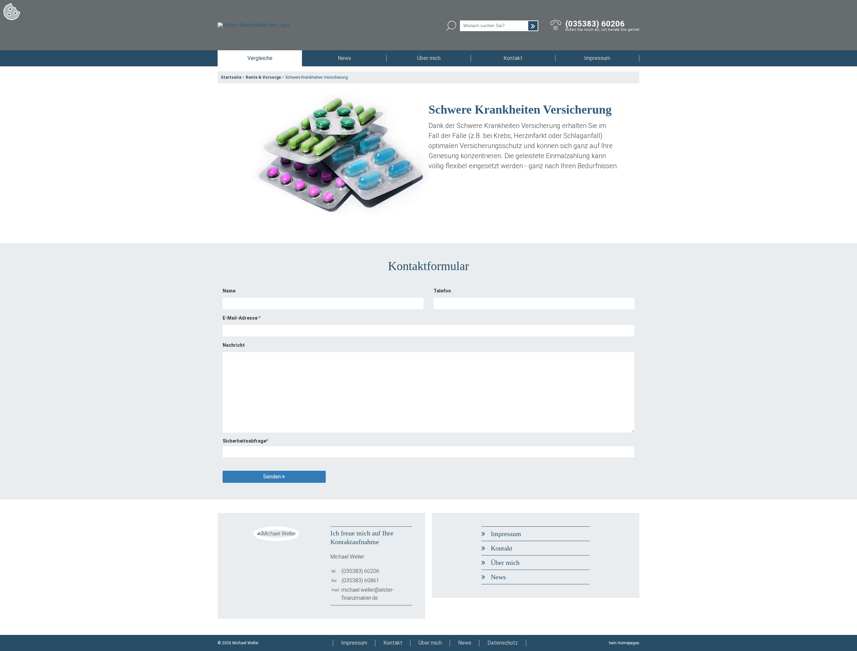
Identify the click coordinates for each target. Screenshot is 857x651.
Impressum (597, 58)
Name (229, 291)
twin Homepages (624, 643)
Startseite (231, 77)
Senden (272, 476)
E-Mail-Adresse (241, 318)
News (344, 58)
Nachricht (234, 345)
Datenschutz (502, 643)
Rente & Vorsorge (263, 77)
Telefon (442, 291)
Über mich (429, 58)
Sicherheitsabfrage (245, 441)
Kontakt (513, 58)
